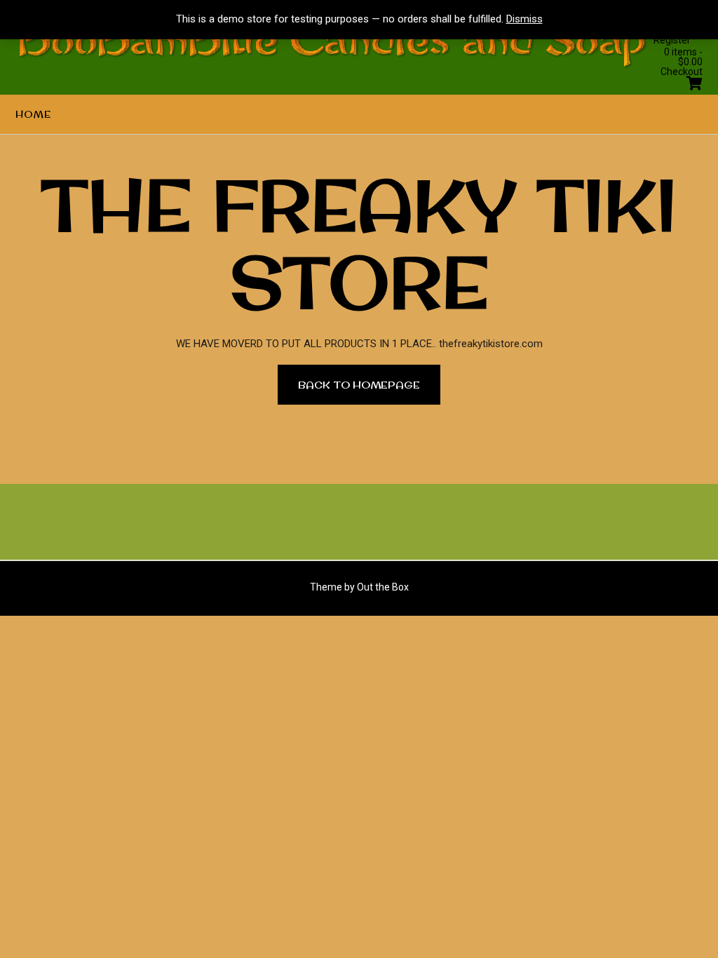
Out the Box (383, 587)
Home (33, 114)
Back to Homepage (359, 384)
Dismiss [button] (524, 19)
